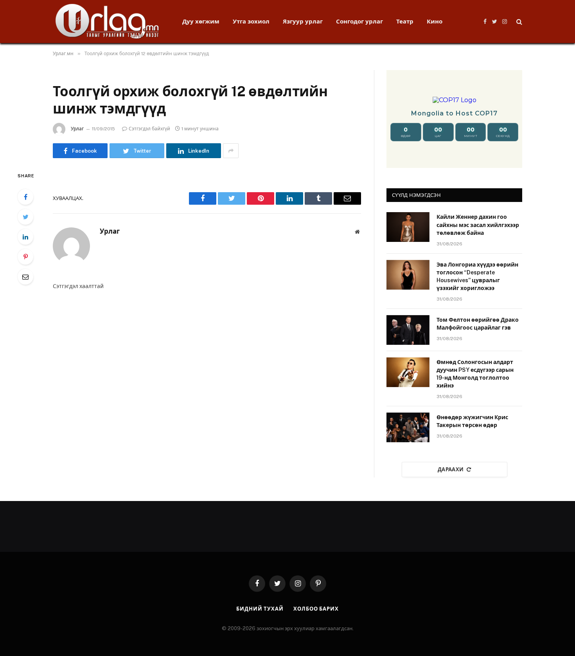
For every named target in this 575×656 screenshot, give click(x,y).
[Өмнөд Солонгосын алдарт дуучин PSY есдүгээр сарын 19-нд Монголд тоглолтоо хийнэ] (407, 372)
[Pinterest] (25, 257)
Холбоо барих (316, 609)
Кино (434, 21)
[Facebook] (25, 197)
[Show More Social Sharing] (231, 150)
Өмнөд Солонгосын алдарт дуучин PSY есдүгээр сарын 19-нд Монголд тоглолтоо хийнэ (475, 374)
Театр (404, 21)
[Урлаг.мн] (107, 21)
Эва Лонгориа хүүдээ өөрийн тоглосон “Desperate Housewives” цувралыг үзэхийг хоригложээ (477, 276)
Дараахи (451, 469)
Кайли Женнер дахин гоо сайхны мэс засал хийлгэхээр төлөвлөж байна (478, 225)
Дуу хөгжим (200, 21)
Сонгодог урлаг (359, 21)
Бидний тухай (260, 609)
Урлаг (77, 129)
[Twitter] (25, 217)
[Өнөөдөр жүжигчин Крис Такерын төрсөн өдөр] (407, 427)
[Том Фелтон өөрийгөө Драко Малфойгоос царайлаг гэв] (407, 330)
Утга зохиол (251, 21)
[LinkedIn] (25, 237)
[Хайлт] (518, 22)
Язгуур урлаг (303, 21)
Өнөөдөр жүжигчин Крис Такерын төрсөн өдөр (472, 421)
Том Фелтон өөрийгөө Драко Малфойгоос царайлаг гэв (478, 324)
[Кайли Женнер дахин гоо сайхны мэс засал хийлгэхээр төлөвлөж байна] (407, 227)
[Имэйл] (25, 277)
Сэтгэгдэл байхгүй (149, 129)
